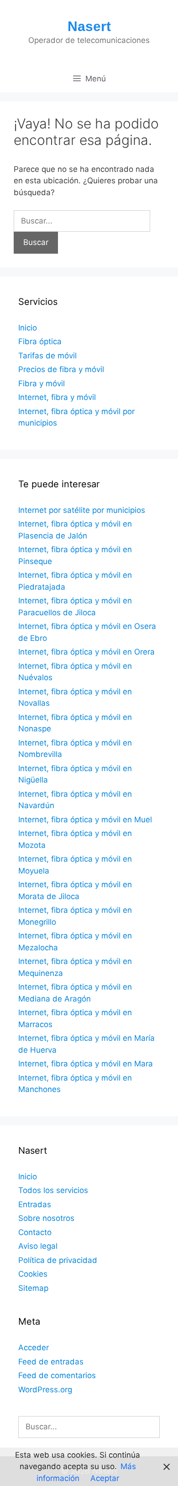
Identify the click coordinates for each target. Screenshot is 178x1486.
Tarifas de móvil (47, 355)
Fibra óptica (40, 341)
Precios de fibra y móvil (61, 369)
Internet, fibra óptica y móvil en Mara (85, 1063)
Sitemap (33, 1288)
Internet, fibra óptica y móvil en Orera (86, 651)
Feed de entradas (51, 1361)
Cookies (32, 1273)
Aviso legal (38, 1246)
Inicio (27, 327)
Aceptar (104, 1478)
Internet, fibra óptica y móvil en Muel (85, 819)
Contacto (35, 1232)
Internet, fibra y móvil (57, 397)
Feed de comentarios (57, 1375)
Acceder (33, 1347)
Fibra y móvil (41, 383)
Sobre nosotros (46, 1218)
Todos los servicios (53, 1190)
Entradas (34, 1204)
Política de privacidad (57, 1260)
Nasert (89, 26)
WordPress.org (45, 1389)
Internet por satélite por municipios (81, 510)
